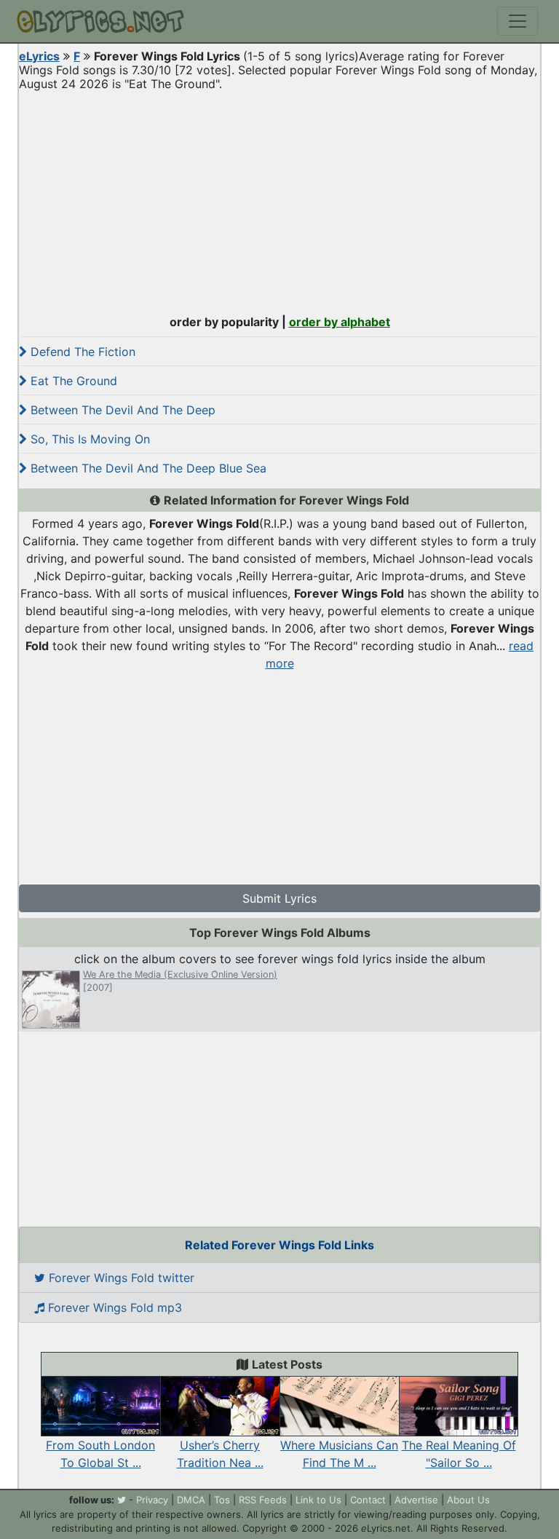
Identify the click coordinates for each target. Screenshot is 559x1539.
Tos (222, 1500)
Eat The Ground (72, 380)
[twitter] (121, 1500)
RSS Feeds (263, 1500)
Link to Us (318, 1500)
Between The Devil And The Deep (121, 410)
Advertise (416, 1500)
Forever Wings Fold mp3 (113, 1307)
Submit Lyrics (279, 898)
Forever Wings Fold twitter (119, 1277)
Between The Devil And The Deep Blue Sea (146, 468)
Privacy (152, 1500)
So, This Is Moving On (88, 439)
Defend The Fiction (81, 351)
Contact (368, 1500)
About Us (468, 1500)
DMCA (191, 1500)
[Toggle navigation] (517, 21)
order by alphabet (339, 321)
